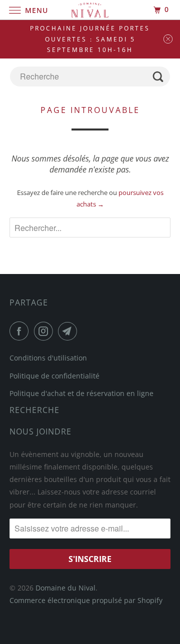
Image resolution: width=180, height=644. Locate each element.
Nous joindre (41, 431)
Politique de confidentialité (55, 375)
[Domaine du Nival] (90, 10)
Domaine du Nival (66, 587)
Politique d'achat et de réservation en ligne (82, 393)
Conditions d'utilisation (48, 357)
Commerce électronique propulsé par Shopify (86, 600)
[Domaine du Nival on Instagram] (45, 331)
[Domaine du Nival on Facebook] (21, 331)
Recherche (35, 410)
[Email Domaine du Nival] (69, 331)
